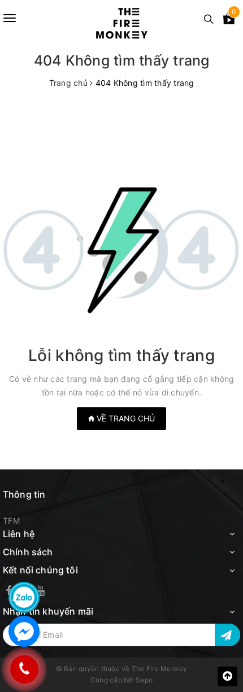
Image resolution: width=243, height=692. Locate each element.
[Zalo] (24, 597)
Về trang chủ (124, 418)
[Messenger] (24, 631)
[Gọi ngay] (24, 669)
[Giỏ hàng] (229, 20)
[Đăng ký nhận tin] (227, 635)
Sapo (144, 680)
